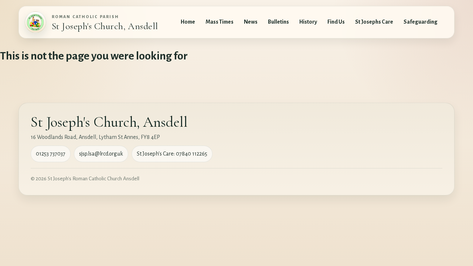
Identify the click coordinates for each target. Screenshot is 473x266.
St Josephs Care (374, 22)
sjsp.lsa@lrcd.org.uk (101, 154)
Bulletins (278, 22)
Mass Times (219, 22)
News (251, 22)
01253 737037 (50, 154)
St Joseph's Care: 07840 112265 (172, 154)
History (308, 22)
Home (188, 22)
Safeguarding (421, 22)
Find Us (336, 22)
